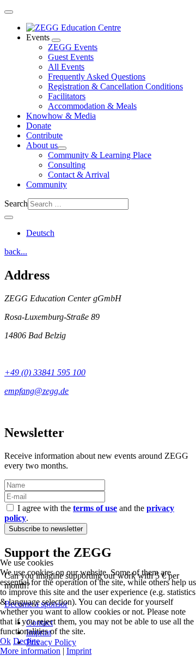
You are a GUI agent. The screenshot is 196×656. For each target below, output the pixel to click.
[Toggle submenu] (56, 40)
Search (16, 203)
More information (30, 650)
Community (46, 184)
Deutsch (40, 233)
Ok (5, 641)
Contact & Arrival (78, 174)
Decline (26, 641)
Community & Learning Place (99, 155)
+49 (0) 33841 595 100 (44, 372)
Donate (38, 125)
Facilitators (66, 96)
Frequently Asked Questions (96, 76)
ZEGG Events (72, 47)
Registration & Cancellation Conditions (115, 86)
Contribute (44, 135)
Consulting (66, 164)
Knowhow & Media (61, 115)
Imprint (78, 650)
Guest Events (71, 57)
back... (15, 251)
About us (42, 145)
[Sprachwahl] (8, 217)
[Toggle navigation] (8, 12)
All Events (66, 66)
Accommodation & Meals (92, 106)
